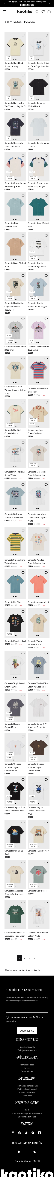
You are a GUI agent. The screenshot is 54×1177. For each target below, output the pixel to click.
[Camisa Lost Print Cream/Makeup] (39, 413)
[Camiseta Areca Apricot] (39, 584)
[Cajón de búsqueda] (37, 12)
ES (34, 1161)
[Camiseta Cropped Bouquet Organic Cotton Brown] (39, 747)
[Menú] (5, 11)
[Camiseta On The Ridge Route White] (15, 453)
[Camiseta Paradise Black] (15, 623)
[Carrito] (49, 12)
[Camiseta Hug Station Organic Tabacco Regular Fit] (15, 287)
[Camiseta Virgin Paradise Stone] (39, 623)
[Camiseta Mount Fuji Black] (15, 834)
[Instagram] (13, 1132)
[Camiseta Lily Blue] (15, 584)
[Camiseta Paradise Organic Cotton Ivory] (39, 541)
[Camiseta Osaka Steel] (39, 874)
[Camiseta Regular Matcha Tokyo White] (39, 246)
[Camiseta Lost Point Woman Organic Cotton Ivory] (15, 370)
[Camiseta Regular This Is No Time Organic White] (39, 46)
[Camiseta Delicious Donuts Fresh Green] (15, 496)
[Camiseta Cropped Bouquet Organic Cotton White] (15, 747)
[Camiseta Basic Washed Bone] (15, 246)
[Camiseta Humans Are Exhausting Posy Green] (15, 914)
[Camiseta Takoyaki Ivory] (39, 834)
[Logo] (24, 12)
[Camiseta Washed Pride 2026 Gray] (15, 330)
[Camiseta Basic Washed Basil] (39, 206)
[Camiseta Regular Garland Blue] (15, 707)
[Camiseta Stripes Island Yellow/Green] (15, 541)
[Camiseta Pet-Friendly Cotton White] (39, 914)
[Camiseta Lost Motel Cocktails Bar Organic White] (39, 496)
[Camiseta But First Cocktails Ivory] (15, 413)
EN (38, 1161)
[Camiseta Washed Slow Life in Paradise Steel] (39, 665)
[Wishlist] (43, 12)
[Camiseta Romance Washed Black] (39, 86)
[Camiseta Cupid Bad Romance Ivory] (15, 46)
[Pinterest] (19, 1132)
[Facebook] (39, 1132)
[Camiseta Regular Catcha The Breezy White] (39, 791)
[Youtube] (33, 1132)
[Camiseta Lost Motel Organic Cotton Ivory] (39, 453)
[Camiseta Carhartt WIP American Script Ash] (39, 707)
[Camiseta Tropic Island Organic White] (15, 665)
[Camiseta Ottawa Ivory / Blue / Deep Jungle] (39, 166)
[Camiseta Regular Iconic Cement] (39, 126)
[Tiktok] (26, 1132)
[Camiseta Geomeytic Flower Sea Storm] (15, 126)
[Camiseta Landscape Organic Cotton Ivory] (15, 874)
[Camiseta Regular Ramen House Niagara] (39, 287)
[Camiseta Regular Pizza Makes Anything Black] (15, 791)
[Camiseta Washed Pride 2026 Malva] (39, 330)
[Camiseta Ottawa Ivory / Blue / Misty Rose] (15, 166)
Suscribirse (27, 1030)
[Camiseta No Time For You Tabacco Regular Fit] (15, 86)
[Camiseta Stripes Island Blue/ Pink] (39, 370)
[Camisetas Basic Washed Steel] (15, 206)
